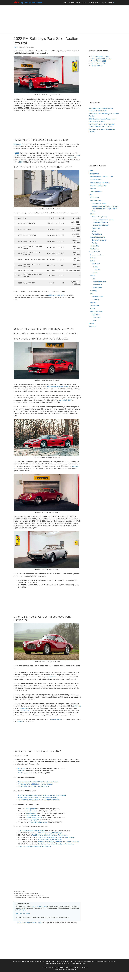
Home (65, 2)
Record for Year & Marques (99, 182)
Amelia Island (56, 719)
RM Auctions (69, 844)
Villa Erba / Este (97, 296)
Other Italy (95, 299)
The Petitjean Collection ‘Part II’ (57, 387)
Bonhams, (48, 833)
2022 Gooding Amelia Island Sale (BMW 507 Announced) (32, 897)
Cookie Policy (68, 967)
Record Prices (73, 2)
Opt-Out (76, 967)
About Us (83, 967)
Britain (92, 261)
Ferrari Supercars (31, 811)
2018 (78, 155)
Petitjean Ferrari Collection (38, 822)
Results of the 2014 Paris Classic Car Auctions (34, 846)
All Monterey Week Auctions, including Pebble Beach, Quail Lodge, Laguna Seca (105, 209)
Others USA (94, 246)
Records (93, 188)
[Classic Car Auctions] (28, 2)
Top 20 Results (37, 835)
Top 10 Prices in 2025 (98, 63)
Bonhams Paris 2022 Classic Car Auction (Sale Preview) (37, 797)
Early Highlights (30, 809)
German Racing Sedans (34, 818)
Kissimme (77, 706)
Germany (93, 291)
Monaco (19, 721)
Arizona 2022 (25, 710)
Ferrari (21, 893)
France (33, 922)
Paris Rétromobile (99, 282)
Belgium (93, 258)
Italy (91, 294)
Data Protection (48, 967)
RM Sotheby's (36, 893)
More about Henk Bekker (23, 913)
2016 (21, 162)
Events (95, 267)
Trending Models (97, 65)
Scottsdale (24, 708)
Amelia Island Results (100, 225)
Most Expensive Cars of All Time (101, 177)
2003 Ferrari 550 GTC (56, 295)
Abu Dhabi (97, 317)
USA (83, 2)
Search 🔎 (111, 2)
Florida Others (97, 234)
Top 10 (104, 2)
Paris (15, 47)
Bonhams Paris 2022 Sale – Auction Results (33, 786)
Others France (97, 288)
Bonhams (52, 677)
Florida (92, 214)
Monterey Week (95, 200)
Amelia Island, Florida (99, 217)
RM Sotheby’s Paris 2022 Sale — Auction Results (35, 784)
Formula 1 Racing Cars (98, 185)
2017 (71, 157)
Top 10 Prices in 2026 (98, 61)
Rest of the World (96, 311)
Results (29, 893)
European (18, 891)
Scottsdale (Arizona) (99, 240)
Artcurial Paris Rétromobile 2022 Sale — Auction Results (38, 782)
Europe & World (93, 2)
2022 (17, 893)
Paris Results (97, 285)
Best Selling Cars (22, 910)
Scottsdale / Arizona (97, 237)
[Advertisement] (64, 19)
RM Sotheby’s (18, 144)
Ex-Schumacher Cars (33, 815)
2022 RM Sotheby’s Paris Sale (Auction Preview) (30, 895)
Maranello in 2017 (65, 400)
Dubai (95, 320)
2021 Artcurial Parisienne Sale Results (31, 830)
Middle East (96, 314)
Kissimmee (96, 228)
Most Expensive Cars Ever (100, 56)
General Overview (44, 837)
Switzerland (94, 305)
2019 (17, 155)
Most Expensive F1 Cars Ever (101, 59)
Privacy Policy (58, 967)
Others (92, 308)
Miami (94, 231)
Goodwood (96, 264)
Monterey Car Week (99, 203)
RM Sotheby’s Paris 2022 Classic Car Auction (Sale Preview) (39, 800)
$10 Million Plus (95, 179)
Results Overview (44, 844)
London (94, 273)
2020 (17, 153)
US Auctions (94, 197)
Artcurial (21, 771)
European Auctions (97, 255)
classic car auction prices (40, 906)
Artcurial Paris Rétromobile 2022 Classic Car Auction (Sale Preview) (42, 795)
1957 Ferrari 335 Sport (71, 842)
